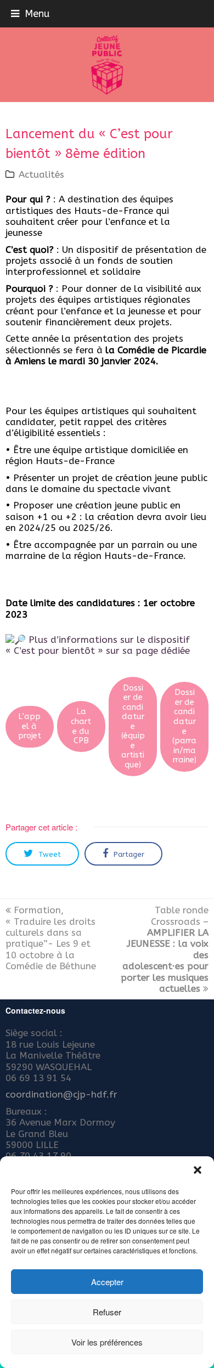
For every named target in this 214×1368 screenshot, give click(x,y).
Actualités (41, 174)
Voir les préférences (107, 1342)
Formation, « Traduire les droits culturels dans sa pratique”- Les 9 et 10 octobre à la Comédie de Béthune (50, 938)
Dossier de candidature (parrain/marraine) (184, 726)
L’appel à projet (29, 726)
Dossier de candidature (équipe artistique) (133, 726)
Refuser (107, 1312)
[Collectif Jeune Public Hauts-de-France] (107, 65)
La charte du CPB (81, 726)
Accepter (107, 1281)
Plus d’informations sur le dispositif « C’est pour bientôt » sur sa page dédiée (97, 645)
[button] (197, 1170)
